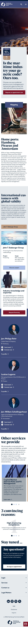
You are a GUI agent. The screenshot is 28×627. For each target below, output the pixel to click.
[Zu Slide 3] (16, 504)
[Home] (6, 4)
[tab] (14, 578)
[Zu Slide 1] (12, 504)
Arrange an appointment (14, 566)
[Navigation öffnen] (26, 4)
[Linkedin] (8, 601)
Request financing (14, 312)
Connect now (8, 350)
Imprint (14, 612)
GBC (14, 606)
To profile (4, 354)
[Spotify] (15, 601)
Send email (7, 347)
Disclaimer (14, 609)
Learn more (7, 499)
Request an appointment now (14, 92)
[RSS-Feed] (19, 601)
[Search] (21, 4)
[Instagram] (12, 601)
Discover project (14, 267)
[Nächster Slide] (19, 504)
